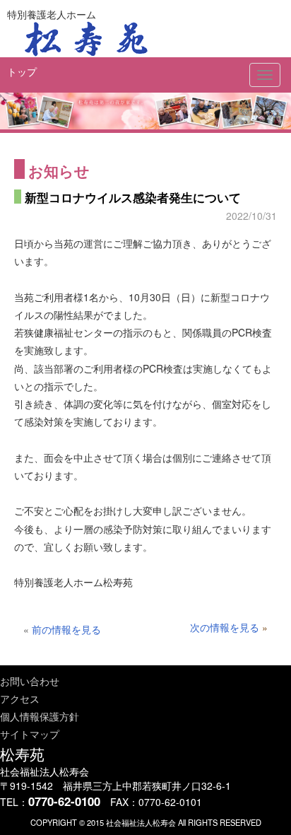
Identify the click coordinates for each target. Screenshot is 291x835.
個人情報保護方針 (39, 716)
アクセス (20, 698)
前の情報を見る (66, 629)
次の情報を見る (224, 627)
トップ (22, 71)
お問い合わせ (29, 681)
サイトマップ (29, 734)
